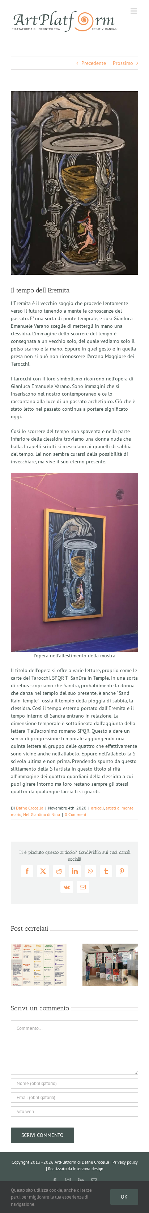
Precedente (93, 63)
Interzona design (88, 1168)
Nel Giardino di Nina (41, 814)
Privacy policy (125, 1162)
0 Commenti (76, 814)
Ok (124, 1197)
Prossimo (123, 63)
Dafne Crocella (29, 808)
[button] (16, 965)
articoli (97, 808)
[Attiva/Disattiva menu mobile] (134, 11)
